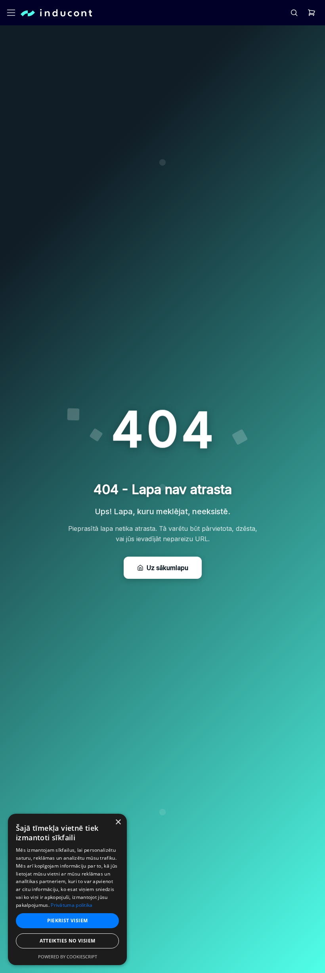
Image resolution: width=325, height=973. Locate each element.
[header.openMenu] (11, 12)
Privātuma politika (71, 905)
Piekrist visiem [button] (67, 920)
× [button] (118, 822)
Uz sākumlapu (167, 568)
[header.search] (294, 13)
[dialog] (67, 889)
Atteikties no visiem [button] (68, 940)
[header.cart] (311, 13)
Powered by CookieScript (67, 957)
